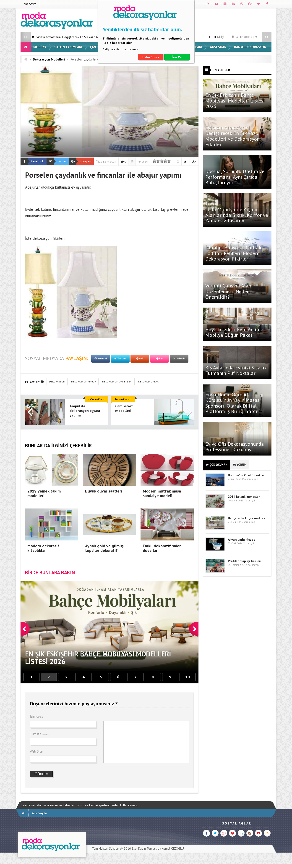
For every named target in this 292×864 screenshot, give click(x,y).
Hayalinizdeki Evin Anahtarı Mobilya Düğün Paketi (236, 332)
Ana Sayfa (29, 4)
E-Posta (39, 734)
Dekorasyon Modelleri (49, 59)
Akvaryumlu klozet (241, 539)
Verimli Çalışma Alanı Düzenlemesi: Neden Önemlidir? (229, 291)
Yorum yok (252, 479)
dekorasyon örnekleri (117, 381)
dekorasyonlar (148, 381)
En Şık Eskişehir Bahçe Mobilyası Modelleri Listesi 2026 (235, 100)
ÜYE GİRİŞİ (217, 37)
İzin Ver (177, 57)
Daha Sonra (150, 57)
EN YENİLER (221, 70)
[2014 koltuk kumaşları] (215, 507)
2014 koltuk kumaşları (244, 497)
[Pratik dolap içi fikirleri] (215, 572)
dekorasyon (57, 381)
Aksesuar (218, 47)
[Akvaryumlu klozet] (215, 550)
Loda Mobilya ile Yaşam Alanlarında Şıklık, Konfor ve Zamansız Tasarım (236, 215)
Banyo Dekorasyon (250, 47)
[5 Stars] (169, 161)
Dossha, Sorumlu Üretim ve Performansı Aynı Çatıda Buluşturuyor (234, 176)
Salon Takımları (68, 47)
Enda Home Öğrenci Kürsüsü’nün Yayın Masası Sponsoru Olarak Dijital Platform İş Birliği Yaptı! (233, 402)
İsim (36, 716)
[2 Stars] (158, 161)
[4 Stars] (165, 161)
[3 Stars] (162, 161)
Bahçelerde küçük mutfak (246, 518)
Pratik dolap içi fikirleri (244, 561)
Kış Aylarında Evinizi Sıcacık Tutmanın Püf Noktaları (235, 370)
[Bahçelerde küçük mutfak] (215, 529)
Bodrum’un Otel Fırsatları (246, 475)
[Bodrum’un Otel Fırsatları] (215, 486)
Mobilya (40, 47)
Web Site (36, 751)
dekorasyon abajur (83, 381)
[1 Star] (154, 161)
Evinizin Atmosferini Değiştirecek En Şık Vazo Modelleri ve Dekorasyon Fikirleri (232, 136)
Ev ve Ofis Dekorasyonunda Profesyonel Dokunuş (234, 447)
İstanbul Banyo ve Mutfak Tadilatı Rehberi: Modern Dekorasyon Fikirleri (233, 253)
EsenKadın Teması (144, 848)
